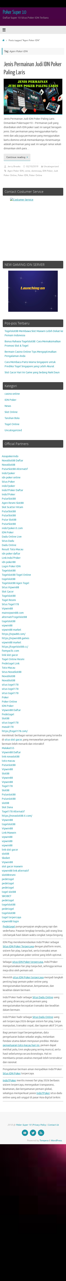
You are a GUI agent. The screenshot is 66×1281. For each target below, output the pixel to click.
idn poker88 (9, 562)
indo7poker (8, 486)
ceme (27, 170)
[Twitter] (33, 1133)
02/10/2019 (32, 166)
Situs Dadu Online (42, 997)
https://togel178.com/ (14, 731)
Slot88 (5, 718)
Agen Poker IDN (16, 170)
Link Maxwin (9, 832)
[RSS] (41, 1133)
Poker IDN (23, 175)
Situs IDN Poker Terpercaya (18, 946)
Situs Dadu (8, 541)
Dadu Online (9, 545)
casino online (12, 393)
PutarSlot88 (9, 498)
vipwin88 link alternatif (15, 870)
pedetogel (8, 879)
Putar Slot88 (9, 519)
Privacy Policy (39, 1124)
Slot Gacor (8, 591)
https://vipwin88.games (15, 638)
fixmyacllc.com (10, 650)
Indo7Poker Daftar (12, 490)
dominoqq (36, 170)
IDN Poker (48, 170)
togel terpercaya (11, 917)
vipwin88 (7, 625)
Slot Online (11, 412)
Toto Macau (8, 667)
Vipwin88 (7, 608)
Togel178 (7, 786)
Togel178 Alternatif (13, 811)
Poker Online (35, 175)
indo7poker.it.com (12, 528)
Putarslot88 (9, 765)
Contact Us (53, 1124)
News (8, 406)
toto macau (8, 760)
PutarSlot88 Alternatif (15, 469)
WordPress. (56, 1140)
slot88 (5, 803)
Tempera (44, 1140)
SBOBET (6, 896)
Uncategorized (51, 166)
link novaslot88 (10, 756)
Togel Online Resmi (13, 659)
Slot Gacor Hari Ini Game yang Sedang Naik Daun (32, 372)
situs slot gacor (13, 739)
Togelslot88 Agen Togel (15, 583)
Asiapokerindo (10, 456)
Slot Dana (7, 807)
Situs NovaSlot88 (11, 672)
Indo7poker (8, 473)
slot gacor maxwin (12, 866)
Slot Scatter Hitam (12, 507)
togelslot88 (8, 579)
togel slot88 (9, 892)
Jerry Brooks (14, 166)
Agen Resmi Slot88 (13, 503)
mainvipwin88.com (13, 612)
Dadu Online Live (12, 536)
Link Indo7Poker (11, 557)
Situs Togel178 (10, 604)
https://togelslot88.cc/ (15, 646)
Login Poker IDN (11, 566)
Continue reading (15, 157)
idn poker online (11, 477)
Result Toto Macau (12, 549)
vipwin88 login (10, 921)
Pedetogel (8, 714)
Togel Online (12, 424)
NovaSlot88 (8, 464)
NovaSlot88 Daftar (12, 460)
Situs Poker (8, 481)
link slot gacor (10, 655)
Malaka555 (8, 748)
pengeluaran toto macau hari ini (21, 1045)
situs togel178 (10, 684)
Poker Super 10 (14, 12)
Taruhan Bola (12, 418)
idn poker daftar (11, 553)
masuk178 (8, 727)
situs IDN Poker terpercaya (27, 962)
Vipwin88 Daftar (11, 710)
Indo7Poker (8, 494)
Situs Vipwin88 (10, 587)
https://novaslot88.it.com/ (17, 815)
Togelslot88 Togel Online (16, 574)
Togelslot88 (9, 570)
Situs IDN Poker (12, 1073)
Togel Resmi (9, 600)
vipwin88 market (11, 629)
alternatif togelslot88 (14, 617)
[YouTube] (25, 1133)
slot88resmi (9, 875)
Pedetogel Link (10, 663)
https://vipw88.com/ (13, 634)
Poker (5, 697)
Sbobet (6, 858)
